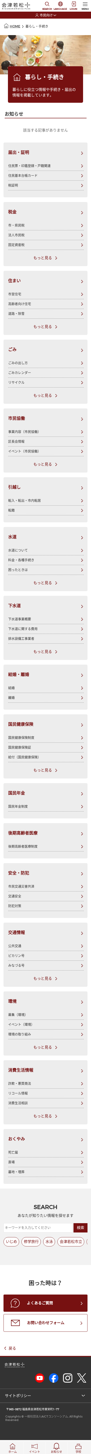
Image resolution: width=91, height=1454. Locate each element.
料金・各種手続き (21, 560)
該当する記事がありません (45, 130)
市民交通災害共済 (21, 886)
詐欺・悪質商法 (19, 1084)
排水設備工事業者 (21, 639)
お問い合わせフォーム (45, 1322)
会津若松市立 (71, 1241)
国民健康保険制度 (21, 738)
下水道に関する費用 (23, 629)
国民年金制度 (18, 806)
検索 (80, 1227)
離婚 (11, 698)
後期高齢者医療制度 (23, 846)
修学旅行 (31, 1241)
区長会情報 (16, 442)
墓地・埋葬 (16, 1172)
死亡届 (13, 1152)
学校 (78, 1452)
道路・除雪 (16, 314)
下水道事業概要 (19, 619)
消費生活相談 (18, 1103)
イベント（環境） (21, 1025)
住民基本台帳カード (23, 176)
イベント (34, 1452)
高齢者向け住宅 (19, 304)
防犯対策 (14, 906)
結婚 (11, 688)
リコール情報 (18, 1093)
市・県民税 (16, 225)
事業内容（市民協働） (24, 432)
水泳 (49, 1241)
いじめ (11, 1241)
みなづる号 (16, 965)
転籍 (11, 510)
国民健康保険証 (19, 747)
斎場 (11, 1162)
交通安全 (14, 896)
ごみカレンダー (19, 373)
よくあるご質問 (40, 1303)
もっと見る (42, 257)
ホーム (12, 1452)
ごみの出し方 (18, 363)
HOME (15, 26)
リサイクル (16, 382)
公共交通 (14, 946)
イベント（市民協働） (24, 451)
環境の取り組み (19, 1034)
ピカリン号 (16, 956)
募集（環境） (18, 1015)
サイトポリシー (18, 1395)
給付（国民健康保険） (24, 757)
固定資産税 (16, 245)
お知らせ (56, 1452)
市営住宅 (14, 294)
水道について (18, 550)
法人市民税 (16, 235)
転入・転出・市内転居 (24, 501)
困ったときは (18, 570)
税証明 (13, 185)
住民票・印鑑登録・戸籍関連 (29, 166)
